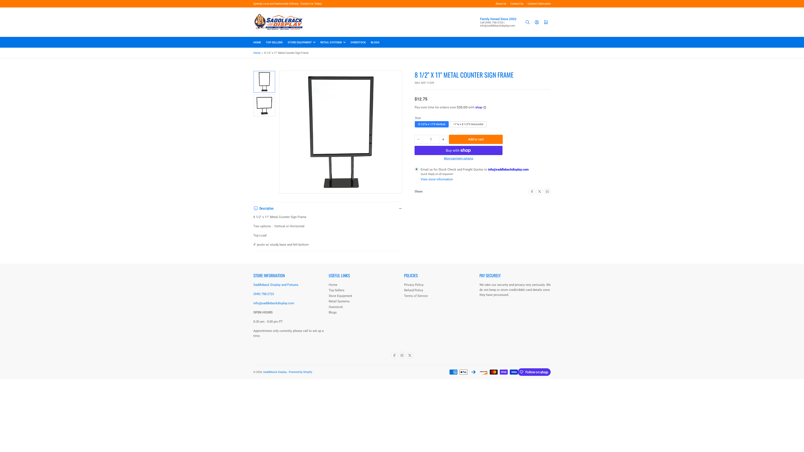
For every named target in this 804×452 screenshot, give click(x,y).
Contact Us (516, 3)
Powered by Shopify (300, 372)
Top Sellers (274, 42)
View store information (437, 179)
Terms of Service (416, 296)
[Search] (527, 22)
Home (257, 42)
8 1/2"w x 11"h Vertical (431, 124)
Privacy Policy (414, 285)
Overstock (358, 42)
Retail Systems (331, 42)
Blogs (375, 42)
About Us (501, 3)
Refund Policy (413, 290)
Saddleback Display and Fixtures (275, 285)
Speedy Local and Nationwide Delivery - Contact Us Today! (287, 3)
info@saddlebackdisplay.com (508, 169)
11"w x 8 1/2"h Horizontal (468, 124)
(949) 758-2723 (263, 294)
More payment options (458, 158)
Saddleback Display (275, 372)
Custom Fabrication (539, 3)
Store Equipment (300, 42)
